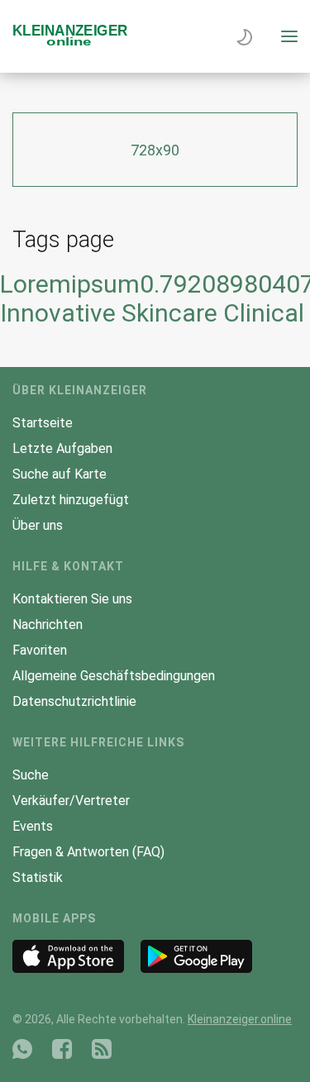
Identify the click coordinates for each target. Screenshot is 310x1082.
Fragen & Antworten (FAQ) (88, 852)
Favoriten (39, 650)
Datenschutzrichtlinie (74, 701)
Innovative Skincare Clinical (152, 312)
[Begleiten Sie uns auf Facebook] (62, 1049)
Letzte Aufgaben (62, 448)
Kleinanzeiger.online (240, 1019)
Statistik (37, 877)
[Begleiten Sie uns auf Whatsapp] (22, 1049)
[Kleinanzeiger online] (70, 42)
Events (32, 826)
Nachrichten (47, 624)
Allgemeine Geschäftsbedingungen (113, 676)
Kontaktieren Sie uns (72, 599)
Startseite (42, 423)
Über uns (37, 525)
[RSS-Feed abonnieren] (102, 1049)
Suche (30, 775)
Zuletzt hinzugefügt (70, 500)
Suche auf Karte (59, 474)
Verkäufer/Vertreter (71, 800)
